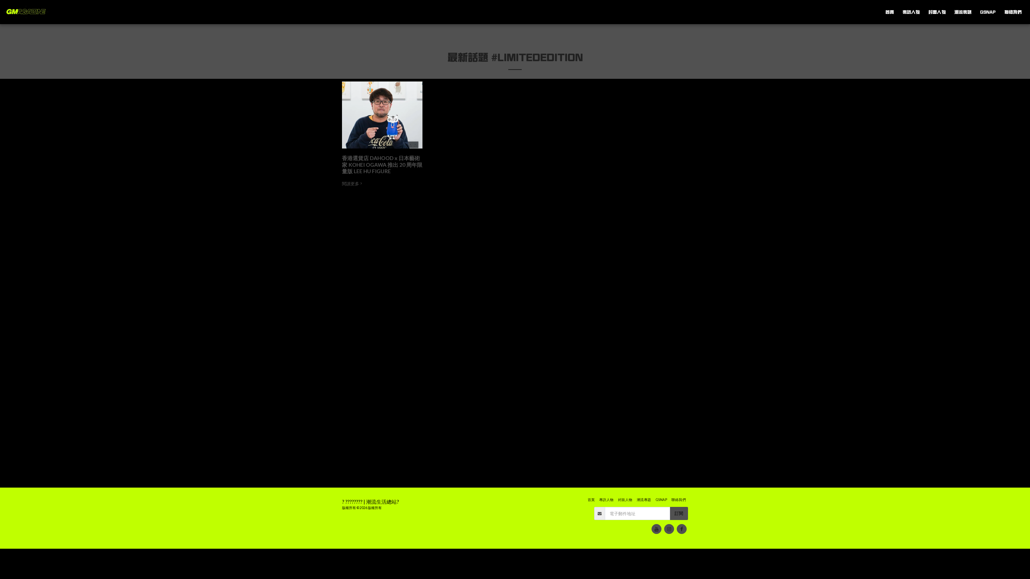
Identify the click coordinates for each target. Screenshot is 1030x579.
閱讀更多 (350, 183)
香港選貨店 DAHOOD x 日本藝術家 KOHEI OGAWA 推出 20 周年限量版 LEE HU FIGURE (382, 164)
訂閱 (679, 513)
